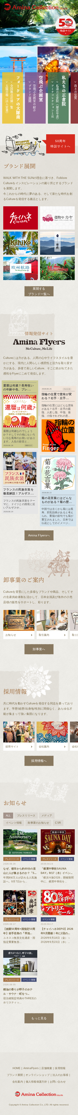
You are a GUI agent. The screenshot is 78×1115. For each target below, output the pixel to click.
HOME (17, 1068)
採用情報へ (39, 760)
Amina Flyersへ (39, 535)
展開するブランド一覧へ (39, 291)
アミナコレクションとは (52, 101)
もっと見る (39, 1018)
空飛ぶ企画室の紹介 (34, 98)
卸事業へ (39, 649)
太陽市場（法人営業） (7, 99)
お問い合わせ (58, 1081)
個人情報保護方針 (36, 1081)
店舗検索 (46, 1068)
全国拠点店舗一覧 (12, 96)
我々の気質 (75, 91)
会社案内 (17, 1081)
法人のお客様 (60, 1074)
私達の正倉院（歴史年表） (57, 102)
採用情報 (60, 1068)
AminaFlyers (31, 1068)
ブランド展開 (30, 93)
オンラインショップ (37, 1074)
